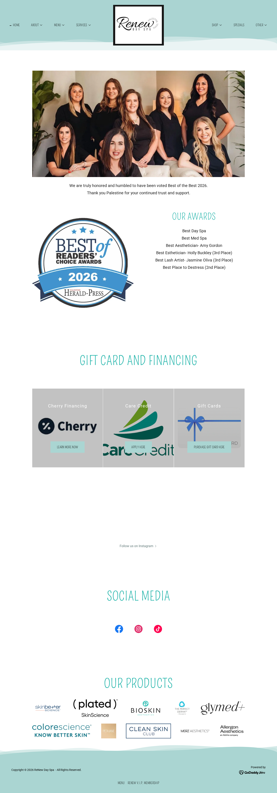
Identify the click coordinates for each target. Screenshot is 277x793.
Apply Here (138, 447)
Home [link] (16, 25)
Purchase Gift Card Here (209, 447)
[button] (35, 25)
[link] (138, 25)
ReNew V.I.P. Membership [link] (143, 783)
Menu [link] (121, 783)
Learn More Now (67, 447)
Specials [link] (239, 25)
